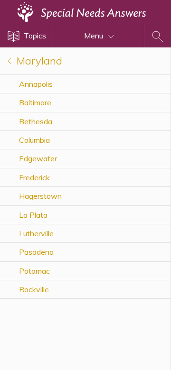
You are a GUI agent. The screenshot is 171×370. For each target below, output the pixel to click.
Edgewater (38, 158)
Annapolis (36, 84)
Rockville (34, 289)
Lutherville (36, 233)
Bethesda (35, 121)
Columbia (34, 140)
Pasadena (36, 252)
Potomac (34, 271)
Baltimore (35, 102)
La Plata (33, 215)
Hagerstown (40, 196)
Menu (94, 35)
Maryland (38, 60)
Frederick (34, 177)
